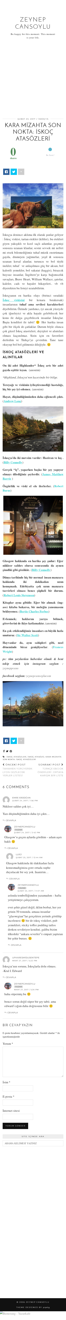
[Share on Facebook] (4, 751)
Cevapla (11, 820)
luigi (19, 854)
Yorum (8, 1044)
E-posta (8, 1096)
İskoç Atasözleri (16, 757)
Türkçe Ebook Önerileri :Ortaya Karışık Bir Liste (50, 770)
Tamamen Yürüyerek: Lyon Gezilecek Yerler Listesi (18, 770)
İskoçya (43, 119)
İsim (6, 1082)
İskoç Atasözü (36, 757)
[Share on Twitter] (7, 751)
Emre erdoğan (21, 798)
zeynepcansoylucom (38, 676)
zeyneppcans (11, 668)
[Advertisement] (33, 79)
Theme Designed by (33, 1307)
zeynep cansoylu (37, 1302)
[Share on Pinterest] (11, 751)
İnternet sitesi (11, 1111)
